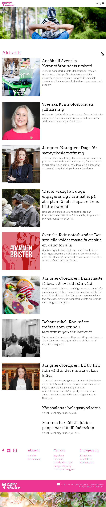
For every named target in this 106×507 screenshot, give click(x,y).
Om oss (59, 450)
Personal (58, 458)
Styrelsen (59, 455)
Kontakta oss (87, 462)
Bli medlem (86, 455)
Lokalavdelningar (63, 462)
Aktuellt (33, 450)
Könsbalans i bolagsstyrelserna (71, 408)
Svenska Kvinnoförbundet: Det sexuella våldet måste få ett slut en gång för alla (71, 240)
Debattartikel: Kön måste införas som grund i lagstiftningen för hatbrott (67, 327)
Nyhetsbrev (86, 458)
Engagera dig (90, 450)
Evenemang (34, 458)
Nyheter (32, 455)
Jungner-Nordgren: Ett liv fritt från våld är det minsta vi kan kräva (71, 370)
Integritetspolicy (62, 466)
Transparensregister (64, 469)
